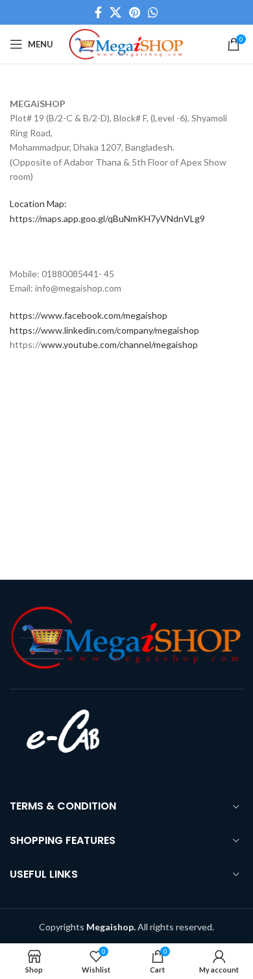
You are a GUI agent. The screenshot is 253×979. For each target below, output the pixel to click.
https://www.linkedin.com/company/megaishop (104, 330)
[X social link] (115, 12)
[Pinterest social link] (134, 12)
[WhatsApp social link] (153, 12)
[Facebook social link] (98, 12)
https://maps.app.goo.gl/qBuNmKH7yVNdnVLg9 (107, 218)
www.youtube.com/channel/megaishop (119, 344)
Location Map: (38, 203)
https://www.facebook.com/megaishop (88, 315)
